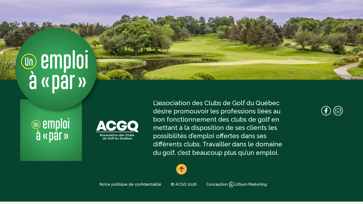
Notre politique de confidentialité (130, 184)
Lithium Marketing (250, 184)
